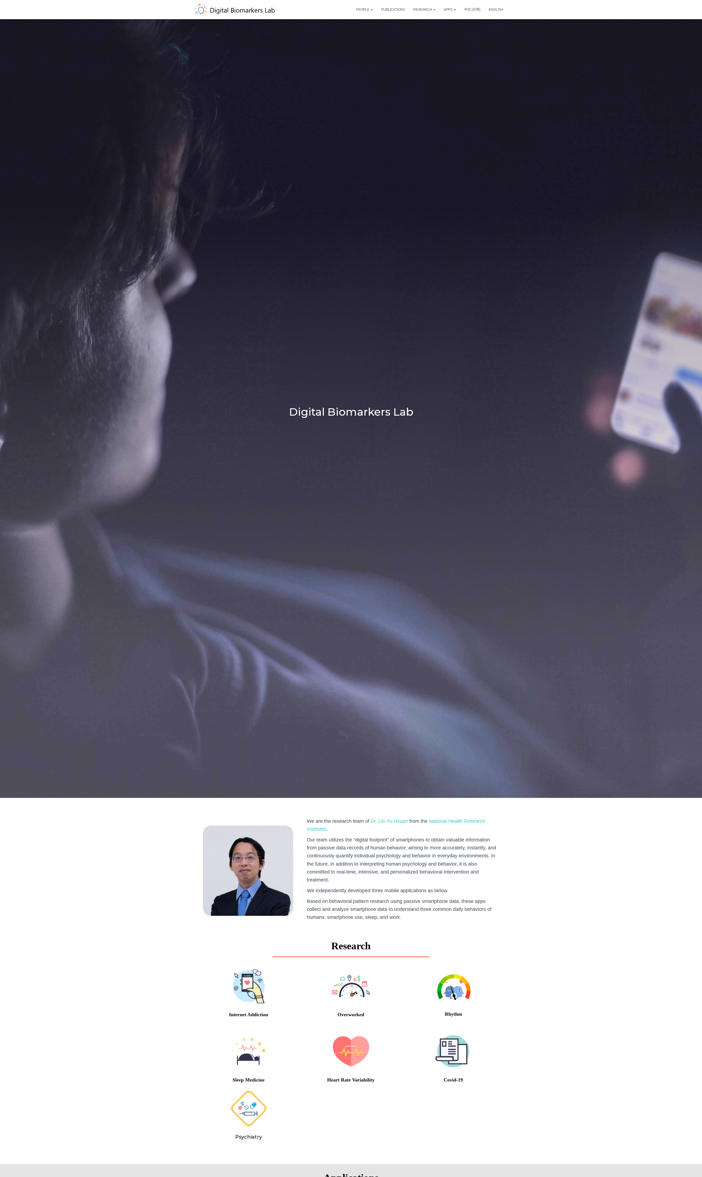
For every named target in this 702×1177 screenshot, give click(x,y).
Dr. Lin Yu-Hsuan (388, 821)
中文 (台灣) (472, 10)
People (363, 10)
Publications (393, 10)
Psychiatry (248, 1137)
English (496, 10)
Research (423, 10)
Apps (448, 10)
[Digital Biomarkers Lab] (240, 9)
